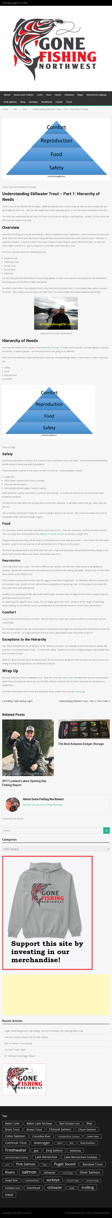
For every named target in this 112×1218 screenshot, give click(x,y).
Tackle (58, 101)
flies (71, 1143)
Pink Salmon (10, 101)
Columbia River (41, 1136)
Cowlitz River (93, 1136)
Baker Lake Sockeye (39, 1123)
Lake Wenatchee (46, 1157)
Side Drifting (67, 1173)
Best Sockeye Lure (69, 1123)
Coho (40, 94)
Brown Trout (34, 1129)
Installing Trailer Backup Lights (18, 701)
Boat (89, 1123)
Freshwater (16, 1150)
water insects (57, 534)
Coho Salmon (15, 1136)
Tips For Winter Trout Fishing (18, 1043)
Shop (23, 101)
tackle (71, 1188)
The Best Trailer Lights (15, 1049)
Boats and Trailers (24, 94)
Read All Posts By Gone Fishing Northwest (43, 804)
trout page (80, 691)
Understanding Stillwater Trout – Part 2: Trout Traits (83, 701)
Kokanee (69, 94)
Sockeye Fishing (92, 1181)
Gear (48, 94)
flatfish (60, 1143)
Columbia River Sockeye (68, 1136)
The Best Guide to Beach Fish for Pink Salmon (26, 1037)
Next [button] (108, 755)
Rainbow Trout (93, 1164)
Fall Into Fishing (68, 750)
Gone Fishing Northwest (98, 1212)
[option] (28, 733)
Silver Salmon (90, 1172)
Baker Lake (12, 1123)
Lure (7, 1164)
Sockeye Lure (12, 1187)
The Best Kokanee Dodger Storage (25, 744)
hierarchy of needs (50, 347)
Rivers (10, 1172)
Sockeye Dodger (73, 1181)
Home (58, 94)
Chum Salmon (87, 1129)
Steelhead (46, 101)
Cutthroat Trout (16, 1143)
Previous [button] (4, 755)
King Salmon (54, 1150)
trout (9, 1194)
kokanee (75, 1150)
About (7, 94)
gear (36, 1150)
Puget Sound (64, 1163)
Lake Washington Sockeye (16, 1157)
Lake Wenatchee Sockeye (80, 1157)
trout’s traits (68, 677)
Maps (80, 94)
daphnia (43, 534)
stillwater (54, 1187)
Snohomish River (32, 1180)
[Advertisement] (56, 994)
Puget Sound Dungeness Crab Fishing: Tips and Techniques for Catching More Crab (43, 1031)
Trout (69, 101)
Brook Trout (12, 1129)
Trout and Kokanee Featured (22, 187)
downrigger (42, 1143)
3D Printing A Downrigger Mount (19, 1056)
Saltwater (49, 1172)
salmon (29, 1172)
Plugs (45, 1165)
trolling (88, 1187)
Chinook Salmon (60, 1129)
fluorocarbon (87, 1143)
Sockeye (33, 101)
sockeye (53, 1179)
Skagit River (11, 1180)
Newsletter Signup (96, 94)
